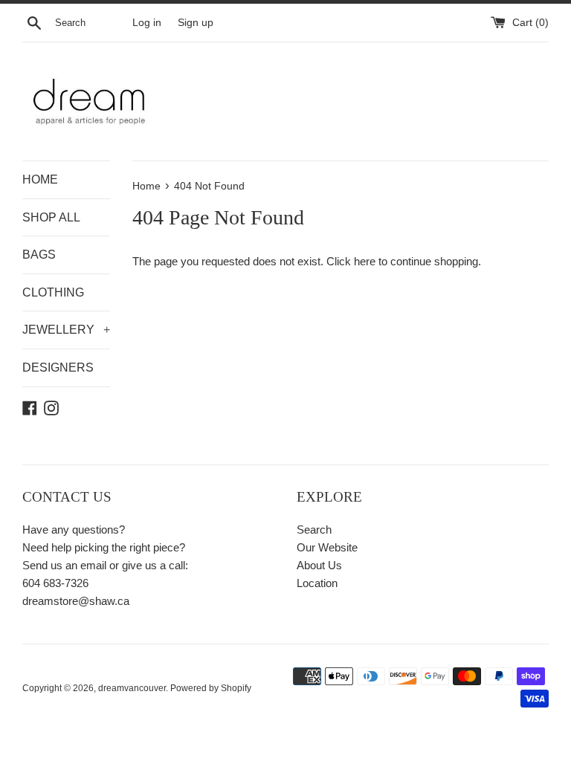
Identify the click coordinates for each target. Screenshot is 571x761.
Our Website (327, 547)
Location (317, 583)
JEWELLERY (66, 329)
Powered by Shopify (210, 688)
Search (314, 529)
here (364, 261)
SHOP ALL (51, 217)
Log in (146, 22)
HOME (40, 179)
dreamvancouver (132, 688)
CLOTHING (53, 292)
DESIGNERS (58, 367)
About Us (319, 565)
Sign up (195, 22)
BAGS (39, 254)
